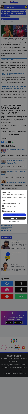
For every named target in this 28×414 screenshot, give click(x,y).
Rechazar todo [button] (14, 218)
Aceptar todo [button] (14, 214)
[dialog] (14, 207)
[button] (14, 221)
